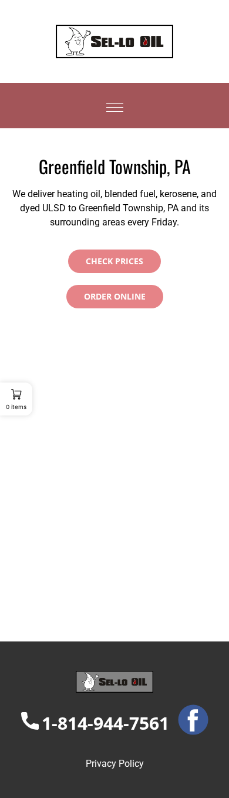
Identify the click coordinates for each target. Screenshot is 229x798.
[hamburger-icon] (115, 106)
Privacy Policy (115, 763)
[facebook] (188, 723)
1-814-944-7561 (105, 723)
